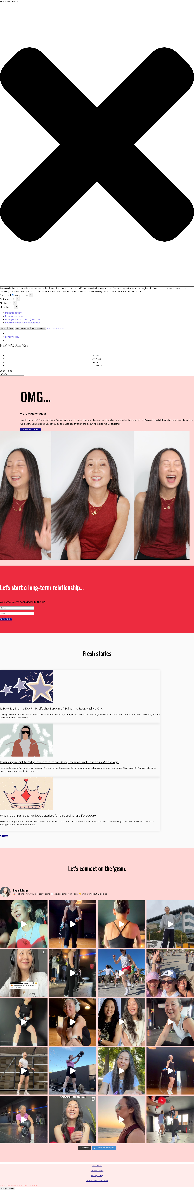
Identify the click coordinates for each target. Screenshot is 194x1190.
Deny (11, 328)
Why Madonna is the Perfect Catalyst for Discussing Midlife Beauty (48, 816)
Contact (100, 365)
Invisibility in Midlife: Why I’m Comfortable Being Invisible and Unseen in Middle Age (59, 762)
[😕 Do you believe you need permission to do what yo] (72, 973)
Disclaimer (97, 1165)
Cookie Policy (97, 1170)
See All (4, 836)
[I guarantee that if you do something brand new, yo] (24, 1022)
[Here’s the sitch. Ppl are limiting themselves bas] (24, 924)
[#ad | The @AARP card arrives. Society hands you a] (121, 1022)
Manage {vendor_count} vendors (22, 319)
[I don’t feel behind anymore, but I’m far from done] (121, 1119)
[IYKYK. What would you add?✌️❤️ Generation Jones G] (72, 924)
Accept (3, 328)
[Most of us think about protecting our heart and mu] (121, 1071)
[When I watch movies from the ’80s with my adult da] (121, 973)
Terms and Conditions (97, 1180)
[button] (97, 145)
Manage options (13, 312)
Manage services (14, 316)
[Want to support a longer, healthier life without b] (72, 1119)
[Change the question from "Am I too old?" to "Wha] (170, 1119)
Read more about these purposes (22, 322)
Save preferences (38, 328)
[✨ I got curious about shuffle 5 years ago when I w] (170, 973)
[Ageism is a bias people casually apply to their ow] (121, 924)
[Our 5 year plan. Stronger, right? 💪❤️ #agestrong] (72, 1071)
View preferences (22, 328)
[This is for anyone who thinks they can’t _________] (72, 1022)
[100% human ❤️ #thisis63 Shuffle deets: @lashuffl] (24, 973)
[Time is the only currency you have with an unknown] (24, 1071)
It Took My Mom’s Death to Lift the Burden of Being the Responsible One (51, 708)
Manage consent (7, 1188)
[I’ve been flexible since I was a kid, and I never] (170, 1022)
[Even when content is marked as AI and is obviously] (170, 924)
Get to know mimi (30, 429)
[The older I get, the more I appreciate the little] (170, 1071)
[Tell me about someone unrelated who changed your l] (24, 1119)
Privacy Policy (12, 336)
